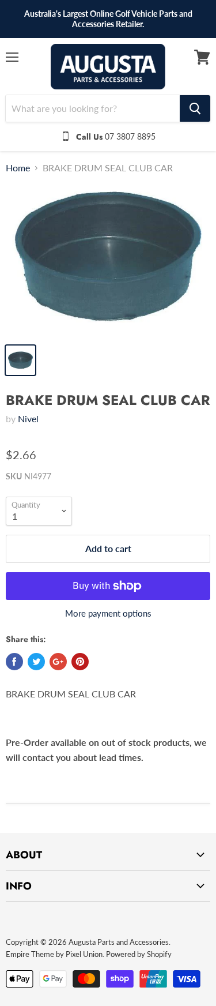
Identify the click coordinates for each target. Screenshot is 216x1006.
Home (18, 168)
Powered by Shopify (139, 954)
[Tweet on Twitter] (36, 661)
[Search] (195, 108)
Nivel (28, 418)
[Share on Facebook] (14, 661)
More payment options (108, 613)
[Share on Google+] (58, 661)
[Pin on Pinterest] (80, 661)
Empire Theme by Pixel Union (54, 954)
